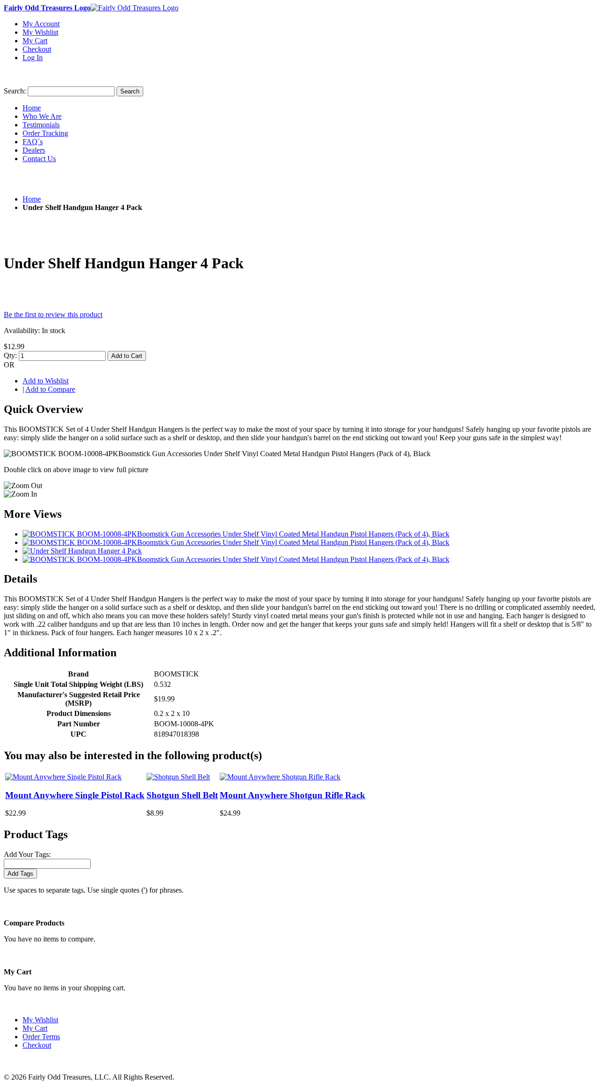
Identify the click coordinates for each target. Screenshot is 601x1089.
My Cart (35, 41)
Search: (15, 91)
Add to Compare (50, 389)
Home (32, 199)
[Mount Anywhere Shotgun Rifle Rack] (280, 777)
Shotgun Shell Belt (182, 795)
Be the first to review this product (53, 315)
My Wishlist (40, 32)
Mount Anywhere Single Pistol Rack (75, 795)
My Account (41, 24)
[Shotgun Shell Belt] (178, 777)
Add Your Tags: (27, 854)
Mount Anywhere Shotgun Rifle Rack (292, 795)
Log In (33, 58)
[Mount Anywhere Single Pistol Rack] (63, 777)
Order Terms (41, 1037)
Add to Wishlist (46, 381)
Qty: (10, 355)
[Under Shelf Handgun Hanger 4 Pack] (82, 551)
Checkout (37, 49)
